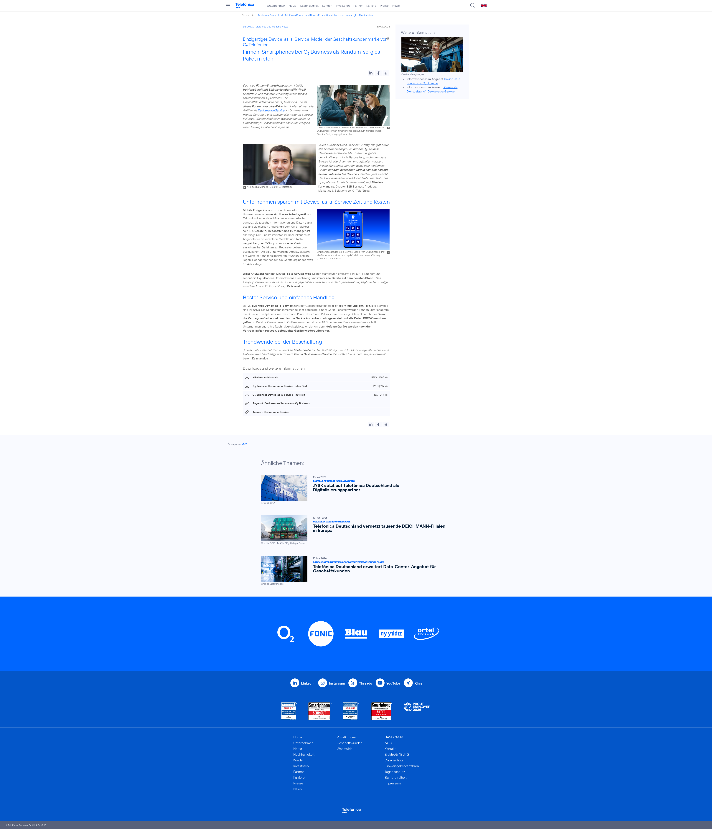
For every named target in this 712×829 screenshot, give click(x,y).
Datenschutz (394, 760)
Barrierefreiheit (396, 777)
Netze (292, 5)
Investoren (343, 5)
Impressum (393, 783)
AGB (388, 743)
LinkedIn (307, 683)
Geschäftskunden (349, 743)
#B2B (244, 444)
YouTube (393, 683)
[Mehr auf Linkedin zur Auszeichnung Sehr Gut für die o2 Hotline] (351, 711)
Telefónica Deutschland (270, 15)
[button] (371, 73)
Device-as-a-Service (271, 110)
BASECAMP (394, 737)
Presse (384, 5)
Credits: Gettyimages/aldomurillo (334, 134)
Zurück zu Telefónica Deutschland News (265, 26)
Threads (365, 683)
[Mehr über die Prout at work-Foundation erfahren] (417, 711)
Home (297, 737)
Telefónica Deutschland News (300, 15)
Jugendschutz (395, 772)
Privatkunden (346, 737)
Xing (418, 683)
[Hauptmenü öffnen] (228, 5)
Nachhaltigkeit (309, 5)
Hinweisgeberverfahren (402, 766)
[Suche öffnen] (472, 5)
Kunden (327, 5)
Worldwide (344, 749)
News (396, 5)
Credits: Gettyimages (412, 74)
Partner (358, 5)
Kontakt (390, 749)
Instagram (337, 683)
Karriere (371, 5)
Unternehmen (276, 5)
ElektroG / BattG (397, 754)
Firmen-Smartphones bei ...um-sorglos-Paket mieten (345, 15)
